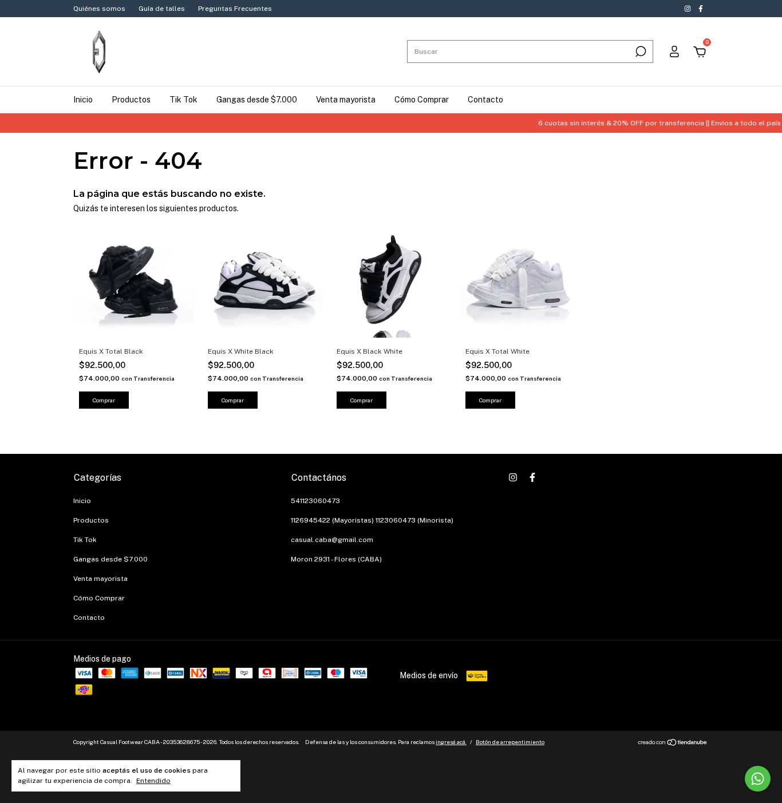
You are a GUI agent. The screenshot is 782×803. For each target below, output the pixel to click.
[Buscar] (639, 51)
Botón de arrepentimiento (510, 741)
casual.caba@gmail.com (332, 540)
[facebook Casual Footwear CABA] (700, 9)
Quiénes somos (99, 9)
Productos (131, 99)
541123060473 (315, 501)
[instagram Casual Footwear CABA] (688, 9)
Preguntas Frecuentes (235, 9)
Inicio (83, 99)
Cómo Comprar (421, 99)
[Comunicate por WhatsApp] (758, 779)
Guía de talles (162, 9)
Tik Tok (183, 99)
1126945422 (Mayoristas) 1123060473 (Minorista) (372, 520)
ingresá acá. (451, 741)
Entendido (153, 781)
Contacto (485, 99)
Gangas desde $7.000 (256, 99)
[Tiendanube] (673, 743)
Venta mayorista (346, 99)
